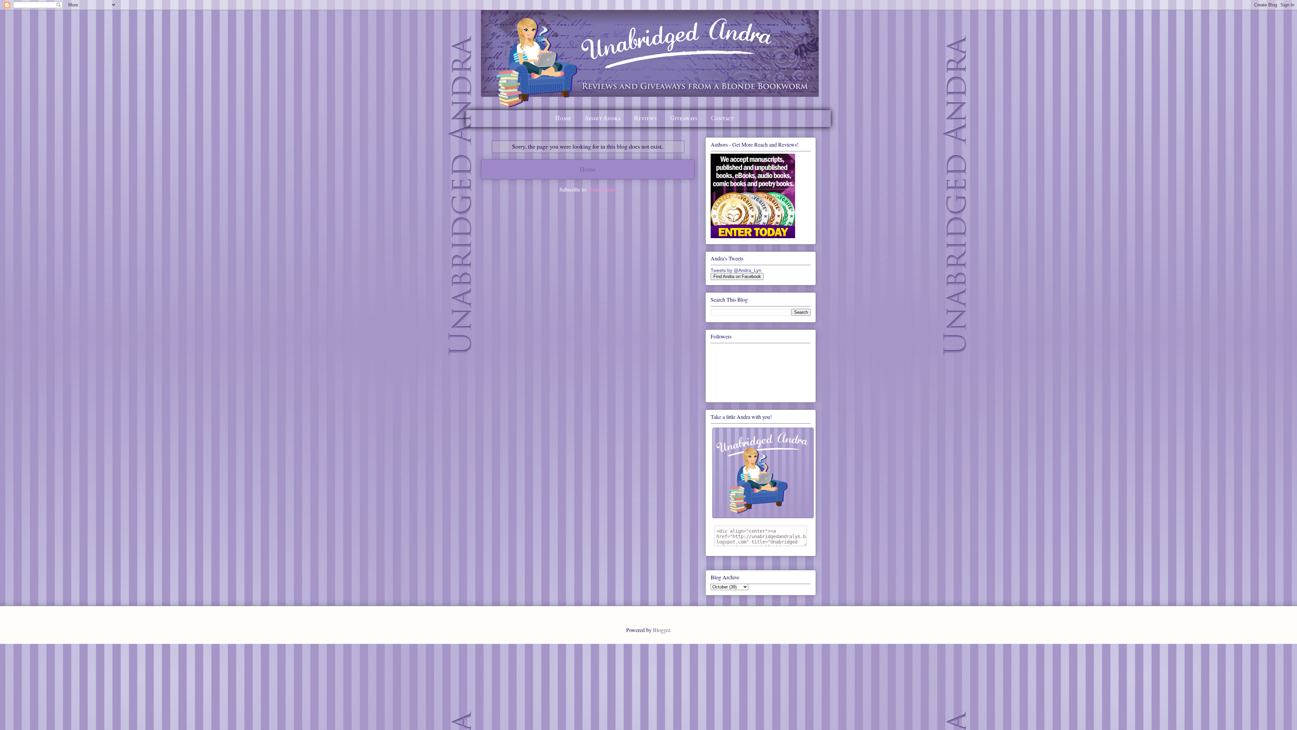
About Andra (602, 118)
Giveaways (683, 118)
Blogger (661, 629)
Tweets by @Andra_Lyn (736, 270)
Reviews (645, 118)
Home (563, 118)
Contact (722, 118)
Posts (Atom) (602, 189)
